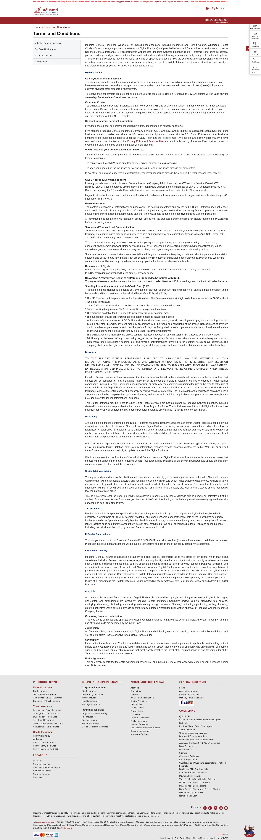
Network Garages (41, 774)
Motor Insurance (42, 687)
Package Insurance (91, 704)
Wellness (37, 739)
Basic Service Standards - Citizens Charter (199, 789)
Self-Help (255, 46)
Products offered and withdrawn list (196, 739)
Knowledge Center (188, 759)
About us (134, 688)
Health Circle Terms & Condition (194, 782)
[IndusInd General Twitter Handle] (215, 808)
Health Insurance (43, 732)
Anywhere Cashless (139, 734)
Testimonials (136, 704)
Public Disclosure (138, 721)
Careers (134, 694)
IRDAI (182, 688)
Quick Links (184, 716)
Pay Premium (255, 28)
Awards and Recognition (142, 698)
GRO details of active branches (145, 727)
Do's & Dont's (185, 749)
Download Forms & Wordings (193, 736)
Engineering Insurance (92, 694)
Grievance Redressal (189, 756)
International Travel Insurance (47, 710)
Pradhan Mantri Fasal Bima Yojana (196, 726)
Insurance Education (189, 694)
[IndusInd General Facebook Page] (205, 808)
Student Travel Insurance (45, 717)
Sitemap (183, 753)
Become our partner (140, 731)
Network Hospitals (41, 764)
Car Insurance (40, 691)
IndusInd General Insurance (48, 43)
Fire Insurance (89, 691)
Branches (37, 777)
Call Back (255, 62)
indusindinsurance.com (44, 822)
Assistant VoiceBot (255, 71)
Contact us (135, 691)
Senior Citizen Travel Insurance (48, 723)
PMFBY (255, 54)
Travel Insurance (42, 706)
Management (41, 61)
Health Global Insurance (45, 742)
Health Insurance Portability (46, 749)
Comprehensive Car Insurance (47, 698)
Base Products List (188, 746)
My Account (218, 8)
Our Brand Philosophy (45, 49)
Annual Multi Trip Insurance (46, 727)
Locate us (37, 760)
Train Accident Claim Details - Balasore (197, 779)
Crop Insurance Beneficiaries (193, 733)
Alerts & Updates (187, 729)
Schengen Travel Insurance (46, 713)
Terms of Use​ (156, 141)
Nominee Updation (188, 796)
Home (37, 27)
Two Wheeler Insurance (44, 694)
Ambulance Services (43, 770)
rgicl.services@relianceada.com (156, 1)
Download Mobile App (189, 776)
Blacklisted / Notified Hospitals (193, 769)
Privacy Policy (135, 141)
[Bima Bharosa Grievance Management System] (186, 702)
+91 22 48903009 (216, 19)
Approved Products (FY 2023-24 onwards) (199, 743)
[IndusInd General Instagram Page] (221, 808)
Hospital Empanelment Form (46, 767)
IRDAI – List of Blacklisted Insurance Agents (200, 719)
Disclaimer (135, 714)
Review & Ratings (138, 701)
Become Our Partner (255, 37)
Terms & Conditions (139, 717)
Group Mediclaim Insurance (95, 727)
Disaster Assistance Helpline (192, 786)
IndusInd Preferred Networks (193, 772)
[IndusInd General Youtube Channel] (226, 808)
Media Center (136, 707)
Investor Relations (139, 724)
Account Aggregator (188, 691)
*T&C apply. (66, 828)
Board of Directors (43, 55)
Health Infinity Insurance (45, 746)
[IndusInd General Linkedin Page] (210, 808)
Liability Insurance (90, 701)
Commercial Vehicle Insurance (47, 701)
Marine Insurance (90, 698)
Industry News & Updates (191, 698)
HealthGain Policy (41, 736)
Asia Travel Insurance (43, 720)
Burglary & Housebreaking (94, 713)
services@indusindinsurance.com (113, 1)
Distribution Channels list (191, 792)
